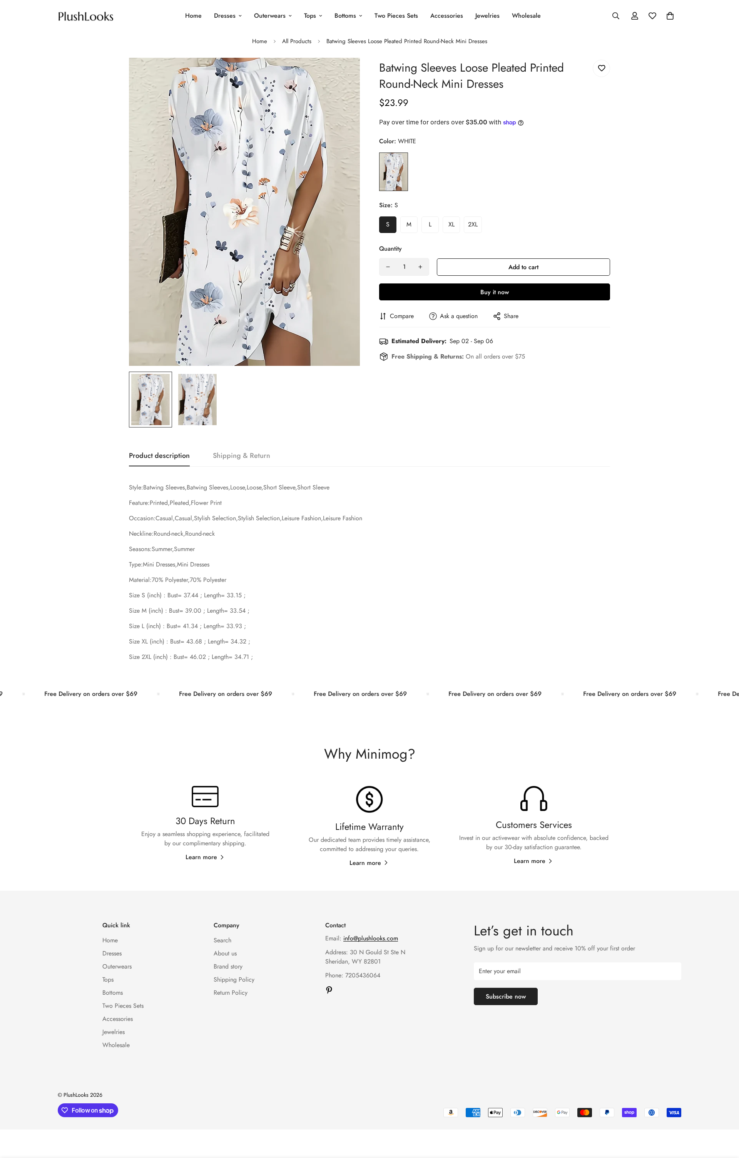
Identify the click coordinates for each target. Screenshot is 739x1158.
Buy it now (494, 292)
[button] (670, 16)
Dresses (225, 15)
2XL (473, 224)
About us (225, 953)
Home (193, 15)
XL (451, 224)
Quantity (390, 248)
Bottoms (345, 15)
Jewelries (487, 15)
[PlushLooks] (86, 15)
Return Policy (230, 992)
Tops (310, 15)
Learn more (201, 857)
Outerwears (270, 15)
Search (222, 940)
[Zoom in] (343, 74)
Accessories (446, 15)
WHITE (393, 172)
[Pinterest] (329, 990)
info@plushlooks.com (370, 938)
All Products (296, 41)
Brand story (228, 966)
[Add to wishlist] (601, 68)
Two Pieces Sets (396, 15)
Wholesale (526, 15)
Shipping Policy (234, 979)
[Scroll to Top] (724, 1116)
